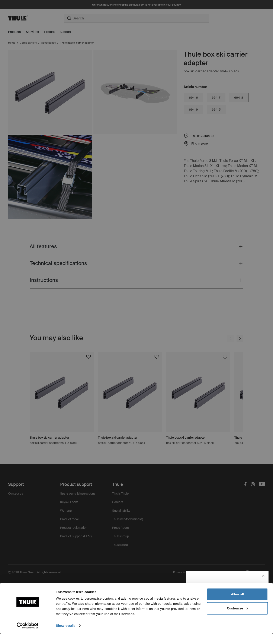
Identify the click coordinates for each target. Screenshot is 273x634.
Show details (65, 625)
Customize (235, 608)
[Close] (263, 575)
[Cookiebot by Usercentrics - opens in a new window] (27, 625)
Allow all (237, 594)
